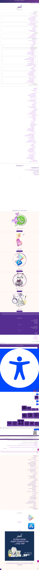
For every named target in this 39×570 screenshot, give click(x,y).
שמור (6, 448)
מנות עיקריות (32, 44)
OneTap (35, 389)
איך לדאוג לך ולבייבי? (33, 96)
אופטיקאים (29, 169)
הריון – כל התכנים (33, 466)
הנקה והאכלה (34, 28)
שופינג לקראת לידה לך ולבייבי (31, 24)
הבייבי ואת (35, 26)
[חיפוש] (0, 569)
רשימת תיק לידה (31, 78)
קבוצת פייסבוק (32, 68)
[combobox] (19, 345)
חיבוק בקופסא (35, 11)
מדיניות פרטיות (24, 437)
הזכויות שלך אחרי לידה (32, 36)
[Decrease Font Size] (37, 394)
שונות (33, 45)
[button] (38, 348)
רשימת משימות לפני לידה (30, 157)
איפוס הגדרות (36, 429)
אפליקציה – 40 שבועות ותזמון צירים (29, 59)
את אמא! (34, 27)
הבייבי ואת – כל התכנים (32, 478)
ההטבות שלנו (32, 60)
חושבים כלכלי (35, 33)
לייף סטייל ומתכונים (34, 38)
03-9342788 (36, 174)
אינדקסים (34, 70)
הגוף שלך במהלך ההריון (32, 17)
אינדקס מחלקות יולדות (31, 74)
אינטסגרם (32, 69)
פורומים (33, 67)
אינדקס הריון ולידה (31, 75)
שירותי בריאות (32, 169)
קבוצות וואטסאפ (35, 84)
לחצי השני (35, 32)
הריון (36, 15)
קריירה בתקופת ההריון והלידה (31, 37)
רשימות (35, 76)
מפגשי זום (35, 509)
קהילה (35, 66)
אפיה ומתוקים (32, 46)
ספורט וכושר (34, 41)
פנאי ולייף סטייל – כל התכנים (32, 491)
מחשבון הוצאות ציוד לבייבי (30, 54)
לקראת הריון (35, 12)
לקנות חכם (34, 39)
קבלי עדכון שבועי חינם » (19, 2)
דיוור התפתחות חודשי (31, 63)
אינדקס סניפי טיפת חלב (30, 73)
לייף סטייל (34, 42)
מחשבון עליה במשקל (31, 128)
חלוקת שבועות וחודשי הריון (30, 58)
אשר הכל (4, 438)
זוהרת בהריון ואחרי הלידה (32, 40)
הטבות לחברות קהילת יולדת (32, 64)
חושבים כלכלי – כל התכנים (32, 485)
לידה (36, 98)
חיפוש (38, 451)
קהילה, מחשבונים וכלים (34, 47)
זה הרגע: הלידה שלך (33, 25)
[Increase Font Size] (37, 391)
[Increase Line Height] (37, 401)
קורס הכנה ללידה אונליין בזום (33, 85)
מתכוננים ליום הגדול (33, 23)
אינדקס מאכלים (32, 71)
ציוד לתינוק (32, 159)
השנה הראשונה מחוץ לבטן (32, 30)
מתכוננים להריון (33, 13)
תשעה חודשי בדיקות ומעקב (32, 95)
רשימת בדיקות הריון (31, 77)
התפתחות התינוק (33, 31)
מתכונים (34, 43)
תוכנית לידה (32, 62)
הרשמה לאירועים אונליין (30, 61)
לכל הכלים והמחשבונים (32, 507)
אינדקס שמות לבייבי (31, 72)
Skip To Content (36, 426)
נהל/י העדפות (7, 438)
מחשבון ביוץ (32, 126)
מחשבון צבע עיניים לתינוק (30, 129)
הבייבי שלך (34, 29)
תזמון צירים (32, 55)
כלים (35, 56)
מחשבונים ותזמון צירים (32, 125)
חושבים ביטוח (34, 34)
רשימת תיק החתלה (31, 156)
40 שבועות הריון (33, 16)
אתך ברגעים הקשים (33, 97)
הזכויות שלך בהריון (33, 35)
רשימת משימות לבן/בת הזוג (30, 158)
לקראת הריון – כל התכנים (32, 459)
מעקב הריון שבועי (31, 57)
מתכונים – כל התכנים (33, 496)
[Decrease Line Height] (37, 404)
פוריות (35, 14)
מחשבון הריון (32, 127)
